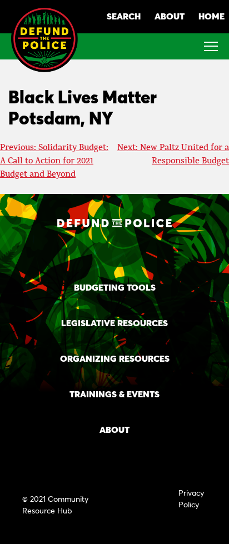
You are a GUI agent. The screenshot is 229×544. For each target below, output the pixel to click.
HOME (211, 16)
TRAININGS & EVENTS (114, 394)
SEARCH (124, 16)
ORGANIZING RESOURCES (115, 358)
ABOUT (170, 16)
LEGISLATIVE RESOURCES (114, 322)
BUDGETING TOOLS (115, 287)
